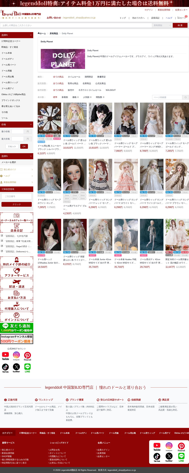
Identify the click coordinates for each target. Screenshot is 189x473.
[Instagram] (16, 356)
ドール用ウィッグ (147, 433)
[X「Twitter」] (16, 368)
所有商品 (54, 33)
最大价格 (5, 139)
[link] (42, 33)
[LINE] (27, 368)
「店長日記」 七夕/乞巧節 (16, 236)
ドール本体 (65, 433)
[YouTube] (5, 356)
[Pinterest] (27, 356)
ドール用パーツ (97, 433)
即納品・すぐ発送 (47, 433)
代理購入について (57, 456)
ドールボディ (81, 433)
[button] (16, 35)
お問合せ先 (54, 450)
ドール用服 (114, 433)
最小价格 (5, 131)
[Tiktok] (5, 368)
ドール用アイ (165, 433)
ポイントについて (57, 453)
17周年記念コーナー (28, 433)
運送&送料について (58, 459)
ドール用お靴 (130, 433)
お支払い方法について (59, 463)
